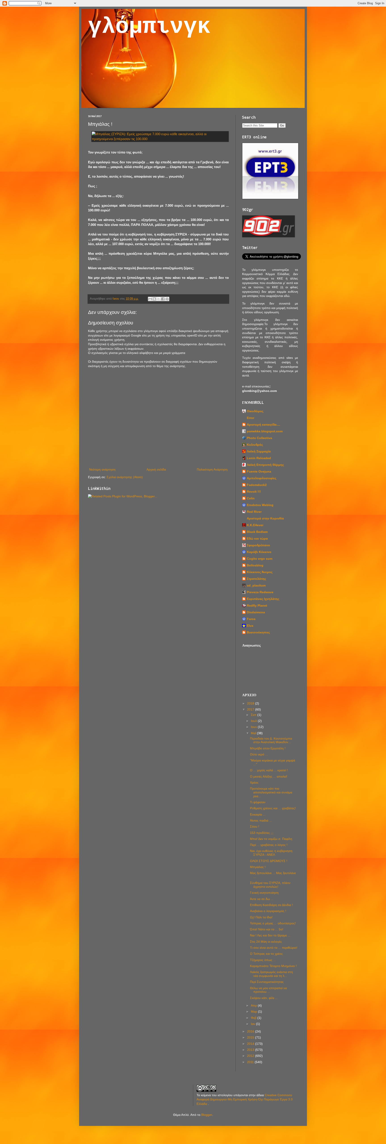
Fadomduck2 (257, 485)
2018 (251, 703)
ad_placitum (256, 585)
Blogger (206, 1115)
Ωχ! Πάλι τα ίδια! (261, 917)
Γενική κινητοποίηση (264, 892)
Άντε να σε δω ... (261, 899)
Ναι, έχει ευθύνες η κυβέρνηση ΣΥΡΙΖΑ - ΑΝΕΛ (271, 852)
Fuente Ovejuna (259, 471)
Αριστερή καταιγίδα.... (263, 424)
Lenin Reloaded (259, 458)
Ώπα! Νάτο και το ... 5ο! (266, 929)
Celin (251, 498)
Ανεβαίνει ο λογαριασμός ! (268, 911)
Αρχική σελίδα (156, 469)
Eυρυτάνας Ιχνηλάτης (263, 599)
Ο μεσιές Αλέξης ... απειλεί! (268, 776)
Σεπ (254, 715)
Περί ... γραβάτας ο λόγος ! (268, 845)
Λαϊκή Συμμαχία (259, 451)
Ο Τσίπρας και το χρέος (266, 953)
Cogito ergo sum (259, 558)
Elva (250, 625)
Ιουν (254, 727)
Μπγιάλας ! (258, 867)
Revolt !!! (254, 491)
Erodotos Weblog (260, 505)
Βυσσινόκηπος (258, 632)
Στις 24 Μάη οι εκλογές (266, 941)
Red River (254, 511)
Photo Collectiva (259, 438)
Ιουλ (254, 721)
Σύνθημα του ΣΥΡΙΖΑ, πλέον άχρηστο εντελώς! (270, 884)
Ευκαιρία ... (258, 814)
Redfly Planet (257, 605)
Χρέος (254, 782)
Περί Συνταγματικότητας (267, 982)
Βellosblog (255, 565)
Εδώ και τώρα (257, 538)
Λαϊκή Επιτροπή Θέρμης (265, 465)
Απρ (254, 1005)
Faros (251, 619)
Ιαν (253, 1024)
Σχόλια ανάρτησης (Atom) (125, 477)
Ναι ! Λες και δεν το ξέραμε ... (270, 935)
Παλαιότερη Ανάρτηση (212, 469)
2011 (251, 1062)
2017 (251, 709)
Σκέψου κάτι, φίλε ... (264, 998)
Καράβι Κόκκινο (259, 552)
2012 (251, 1056)
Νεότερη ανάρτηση (102, 469)
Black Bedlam (257, 532)
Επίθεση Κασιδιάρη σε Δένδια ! (271, 905)
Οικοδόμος (255, 411)
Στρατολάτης (256, 578)
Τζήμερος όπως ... (263, 960)
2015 (251, 1037)
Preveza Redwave (260, 592)
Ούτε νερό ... (259, 754)
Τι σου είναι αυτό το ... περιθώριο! (273, 947)
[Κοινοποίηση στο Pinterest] (167, 299)
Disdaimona (256, 612)
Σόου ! (254, 826)
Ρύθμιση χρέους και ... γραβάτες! (273, 808)
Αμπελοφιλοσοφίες (261, 478)
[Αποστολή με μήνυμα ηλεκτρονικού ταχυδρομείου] (150, 299)
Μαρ (254, 1011)
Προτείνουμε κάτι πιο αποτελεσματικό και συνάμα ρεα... (271, 792)
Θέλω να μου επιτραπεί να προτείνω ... (268, 990)
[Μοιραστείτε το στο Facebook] (163, 299)
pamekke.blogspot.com (265, 431)
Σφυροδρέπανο (258, 545)
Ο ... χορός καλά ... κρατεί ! (269, 770)
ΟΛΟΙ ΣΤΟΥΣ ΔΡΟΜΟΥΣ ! (268, 861)
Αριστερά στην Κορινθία (265, 518)
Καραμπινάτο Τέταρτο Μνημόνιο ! (273, 966)
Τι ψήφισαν (257, 802)
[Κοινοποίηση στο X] (158, 299)
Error (250, 418)
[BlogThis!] (154, 299)
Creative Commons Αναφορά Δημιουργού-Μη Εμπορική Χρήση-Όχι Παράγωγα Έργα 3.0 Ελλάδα (245, 1099)
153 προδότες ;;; (261, 833)
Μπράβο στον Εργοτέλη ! (267, 748)
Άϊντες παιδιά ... (261, 820)
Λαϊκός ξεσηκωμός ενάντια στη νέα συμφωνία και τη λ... (271, 974)
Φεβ (254, 1018)
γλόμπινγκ (149, 27)
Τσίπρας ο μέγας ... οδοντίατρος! (273, 923)
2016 (251, 1031)
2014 (251, 1043)
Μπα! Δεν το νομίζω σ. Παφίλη (271, 839)
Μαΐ (254, 733)
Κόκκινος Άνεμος (260, 572)
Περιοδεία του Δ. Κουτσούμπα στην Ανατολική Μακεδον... (271, 740)
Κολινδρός (255, 444)
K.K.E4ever (255, 525)
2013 (251, 1049)
